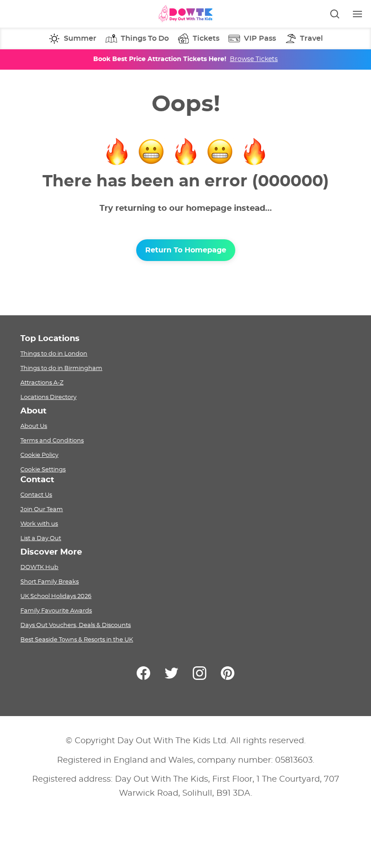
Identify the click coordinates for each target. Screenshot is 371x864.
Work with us (39, 524)
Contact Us (36, 495)
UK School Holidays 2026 (55, 596)
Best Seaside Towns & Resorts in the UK (76, 639)
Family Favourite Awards (56, 611)
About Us (33, 426)
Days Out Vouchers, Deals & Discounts (75, 625)
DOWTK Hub (39, 567)
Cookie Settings (43, 469)
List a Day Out (40, 538)
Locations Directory (48, 397)
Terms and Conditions (52, 440)
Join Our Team (41, 509)
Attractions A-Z (41, 383)
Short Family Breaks (49, 582)
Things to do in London (53, 354)
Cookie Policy (39, 455)
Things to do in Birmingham (61, 368)
